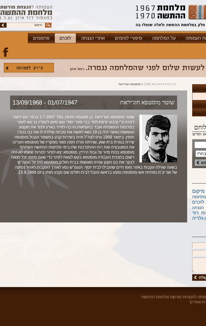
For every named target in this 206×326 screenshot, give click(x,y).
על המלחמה (164, 38)
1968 (147, 84)
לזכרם (65, 38)
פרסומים (41, 38)
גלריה (197, 218)
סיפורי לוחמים (128, 38)
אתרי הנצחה (93, 38)
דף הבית (170, 84)
